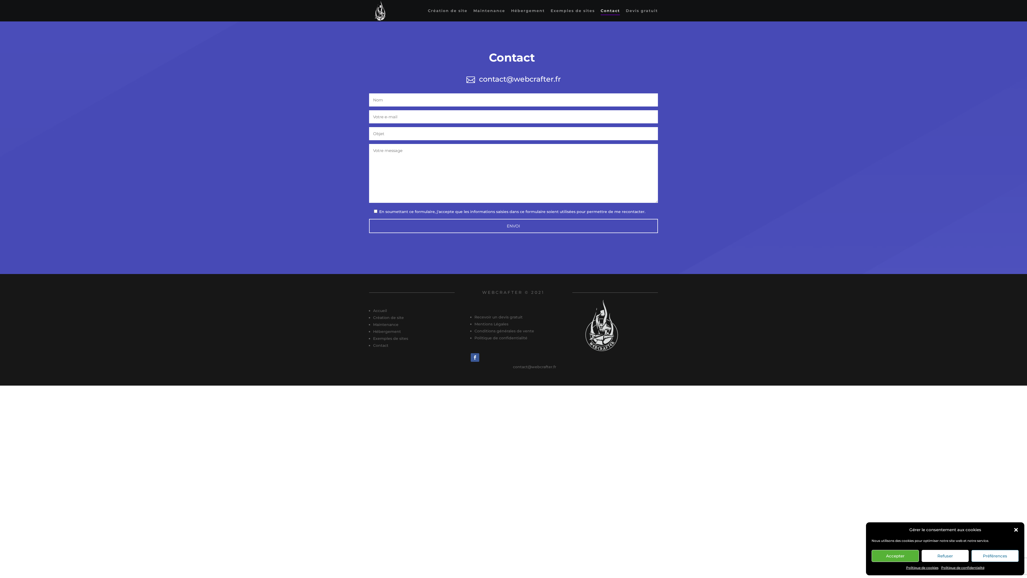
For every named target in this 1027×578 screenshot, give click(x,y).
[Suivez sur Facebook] (475, 357)
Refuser (945, 555)
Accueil (380, 310)
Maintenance (489, 11)
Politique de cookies (922, 568)
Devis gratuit (642, 11)
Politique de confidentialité (962, 568)
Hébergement (528, 11)
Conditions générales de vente (504, 331)
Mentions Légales (491, 324)
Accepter (895, 555)
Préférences (995, 555)
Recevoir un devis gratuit (498, 317)
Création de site (447, 11)
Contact (610, 11)
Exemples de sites (573, 11)
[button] (1016, 530)
